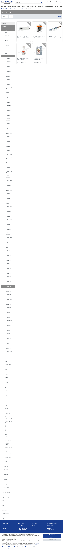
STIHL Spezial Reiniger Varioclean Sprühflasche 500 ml (23, 59)
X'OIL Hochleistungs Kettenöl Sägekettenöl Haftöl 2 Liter (38, 59)
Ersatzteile (3, 6)
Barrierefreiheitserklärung (22, 529)
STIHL (23, 6)
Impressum (38, 543)
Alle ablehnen (51, 537)
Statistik (11, 546)
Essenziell (5, 546)
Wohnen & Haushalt (49, 6)
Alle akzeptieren (52, 534)
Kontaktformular (35, 525)
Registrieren (5, 526)
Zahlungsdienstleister (20, 546)
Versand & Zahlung (21, 525)
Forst (28, 6)
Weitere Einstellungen (6, 548)
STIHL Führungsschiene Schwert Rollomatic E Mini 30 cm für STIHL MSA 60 (23, 37)
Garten (18, 6)
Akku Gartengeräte (12, 6)
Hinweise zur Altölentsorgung (22, 528)
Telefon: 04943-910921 (35, 526)
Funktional (37, 546)
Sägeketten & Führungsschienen (14, 8)
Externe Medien (29, 546)
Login (4, 525)
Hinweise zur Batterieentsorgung (23, 526)
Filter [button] (60, 16)
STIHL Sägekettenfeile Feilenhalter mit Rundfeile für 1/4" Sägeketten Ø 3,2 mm (55, 37)
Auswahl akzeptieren (52, 539)
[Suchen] (41, 2)
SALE (61, 6)
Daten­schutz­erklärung (34, 544)
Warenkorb (4, 528)
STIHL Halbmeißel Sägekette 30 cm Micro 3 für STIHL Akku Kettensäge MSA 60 (39, 37)
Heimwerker (40, 6)
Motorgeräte (33, 6)
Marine (56, 6)
